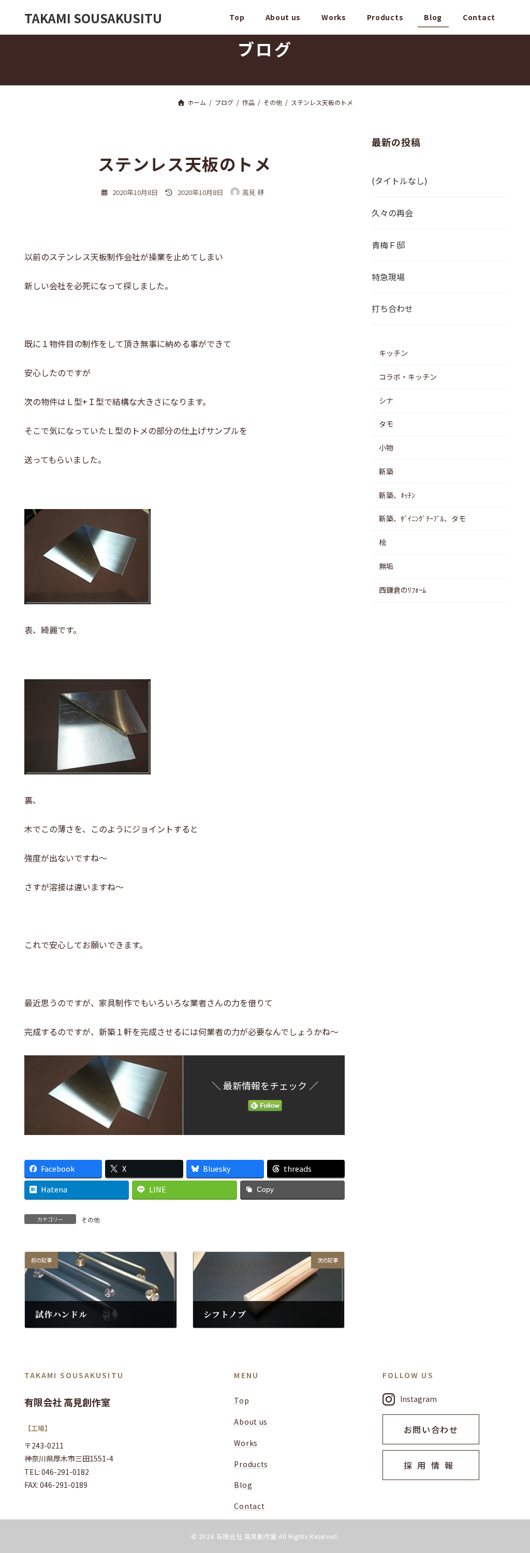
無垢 (386, 566)
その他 (90, 1219)
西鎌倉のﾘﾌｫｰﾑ (402, 590)
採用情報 (431, 1465)
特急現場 (388, 277)
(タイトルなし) (400, 181)
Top (241, 1400)
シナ (386, 400)
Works (246, 1443)
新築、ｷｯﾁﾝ (397, 495)
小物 (386, 447)
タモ (386, 424)
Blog (243, 1485)
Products (251, 1464)
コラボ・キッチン (408, 376)
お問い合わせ (431, 1429)
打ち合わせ (392, 309)
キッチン (393, 353)
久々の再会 (392, 212)
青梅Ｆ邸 (388, 244)
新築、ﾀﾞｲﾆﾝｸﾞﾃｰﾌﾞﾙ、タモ (422, 519)
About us (251, 1421)
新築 (386, 471)
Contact (249, 1506)
